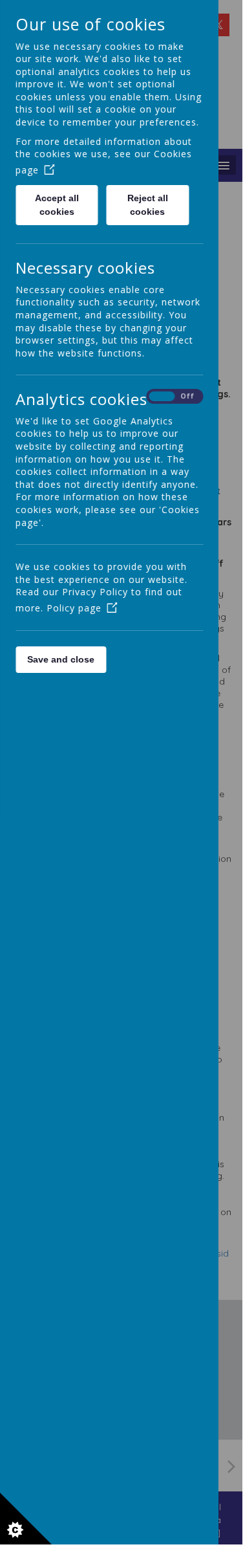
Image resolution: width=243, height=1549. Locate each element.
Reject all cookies (147, 205)
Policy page (74, 608)
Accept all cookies (57, 205)
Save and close (60, 659)
